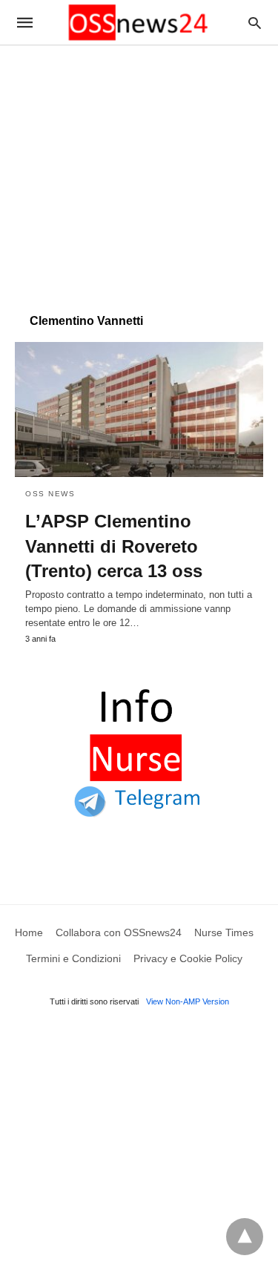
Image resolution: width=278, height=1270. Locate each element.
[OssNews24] (137, 22)
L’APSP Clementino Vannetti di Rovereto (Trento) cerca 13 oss (113, 546)
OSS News (50, 494)
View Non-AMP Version (187, 1001)
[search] (254, 22)
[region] (139, 172)
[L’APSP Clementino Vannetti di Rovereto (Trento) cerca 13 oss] (139, 409)
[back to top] (244, 1236)
